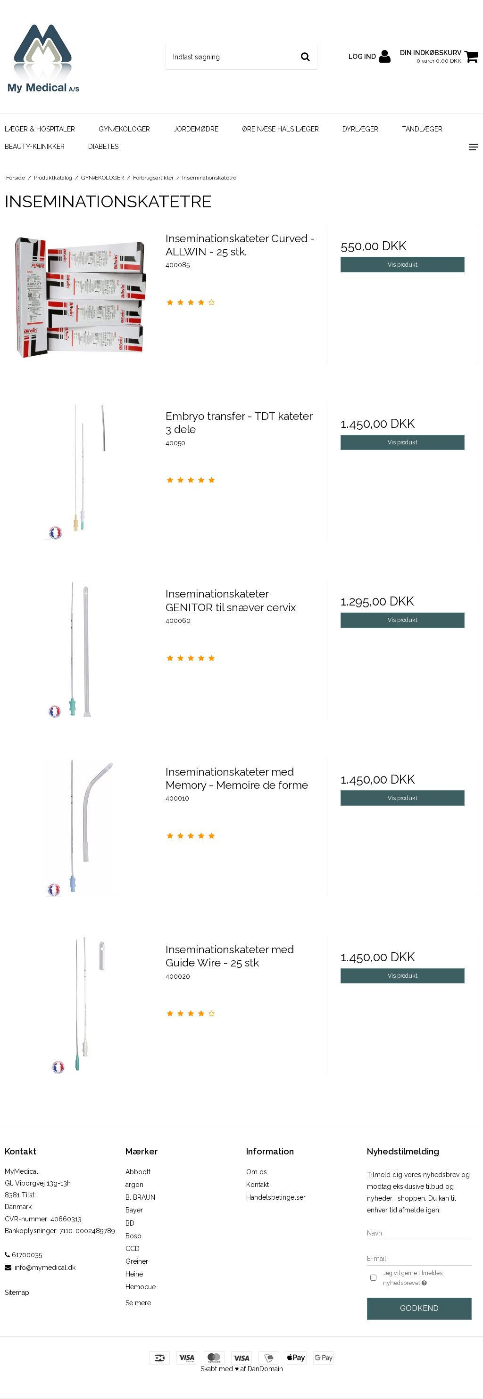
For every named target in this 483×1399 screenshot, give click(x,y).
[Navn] (419, 1232)
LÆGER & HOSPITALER (40, 129)
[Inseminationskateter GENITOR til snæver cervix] (80, 656)
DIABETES (103, 146)
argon (134, 1184)
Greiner (136, 1261)
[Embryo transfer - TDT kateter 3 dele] (80, 478)
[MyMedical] (80, 57)
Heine (134, 1274)
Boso (133, 1236)
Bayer (134, 1210)
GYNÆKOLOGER (124, 129)
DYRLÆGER (360, 129)
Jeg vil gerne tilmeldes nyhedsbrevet (427, 1277)
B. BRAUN (140, 1197)
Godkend (419, 1308)
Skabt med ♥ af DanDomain (241, 1369)
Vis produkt (402, 264)
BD (129, 1223)
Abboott (137, 1172)
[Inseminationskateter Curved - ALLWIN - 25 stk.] (80, 300)
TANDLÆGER (422, 129)
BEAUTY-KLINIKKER (35, 146)
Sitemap (17, 1292)
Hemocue (140, 1287)
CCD (132, 1248)
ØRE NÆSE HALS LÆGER (280, 129)
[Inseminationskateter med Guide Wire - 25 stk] (80, 1012)
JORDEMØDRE (196, 129)
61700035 (26, 1255)
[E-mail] (419, 1258)
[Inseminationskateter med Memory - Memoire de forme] (80, 834)
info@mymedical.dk (45, 1267)
